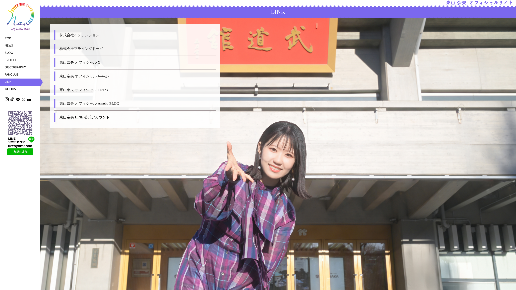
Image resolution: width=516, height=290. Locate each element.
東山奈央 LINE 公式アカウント (84, 117)
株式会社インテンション (79, 35)
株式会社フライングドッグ (81, 49)
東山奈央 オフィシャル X (79, 62)
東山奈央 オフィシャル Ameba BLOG (89, 104)
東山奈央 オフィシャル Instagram (85, 76)
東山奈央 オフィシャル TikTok (83, 90)
